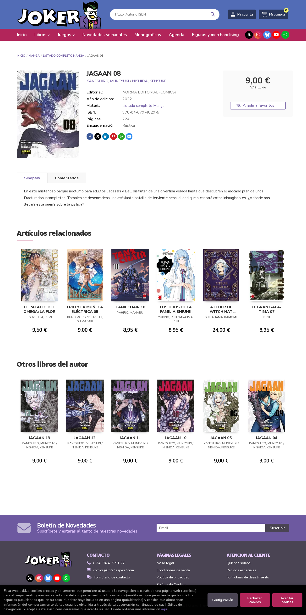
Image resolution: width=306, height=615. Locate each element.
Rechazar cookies (255, 600)
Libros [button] (41, 35)
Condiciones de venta (173, 570)
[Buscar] (212, 14)
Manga (34, 56)
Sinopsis (32, 178)
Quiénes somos (239, 563)
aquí (164, 609)
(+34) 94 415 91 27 (109, 563)
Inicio (21, 56)
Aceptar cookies (287, 600)
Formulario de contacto (112, 577)
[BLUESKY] (267, 35)
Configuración (222, 600)
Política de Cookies (171, 584)
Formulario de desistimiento (248, 577)
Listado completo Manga (63, 56)
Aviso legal (165, 563)
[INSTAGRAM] (258, 35)
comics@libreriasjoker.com (113, 570)
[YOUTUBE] (276, 35)
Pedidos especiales (241, 570)
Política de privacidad (173, 577)
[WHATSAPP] (285, 35)
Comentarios (67, 178)
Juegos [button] (65, 35)
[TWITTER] (249, 35)
